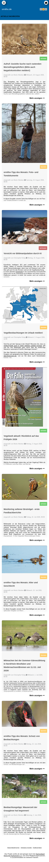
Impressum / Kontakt (26, 847)
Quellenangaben (37, 847)
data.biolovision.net (10, 356)
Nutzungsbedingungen (13, 847)
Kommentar (19, 272)
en (45, 9)
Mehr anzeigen (36, 98)
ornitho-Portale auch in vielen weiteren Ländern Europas (23, 346)
